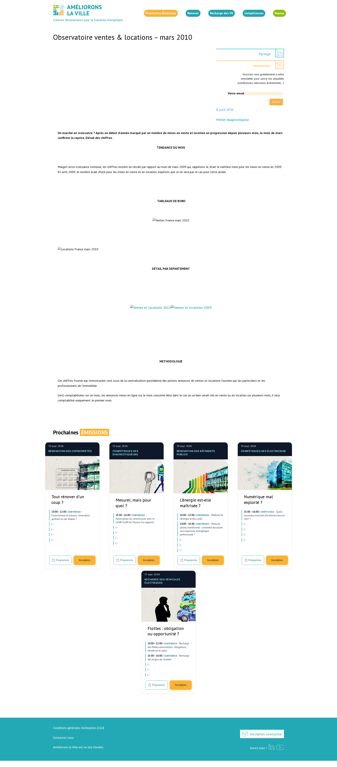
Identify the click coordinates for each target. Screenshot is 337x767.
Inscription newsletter (265, 734)
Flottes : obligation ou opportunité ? (166, 631)
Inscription (84, 560)
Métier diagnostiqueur (232, 119)
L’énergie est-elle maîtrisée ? (195, 502)
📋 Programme (60, 560)
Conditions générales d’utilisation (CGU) (78, 728)
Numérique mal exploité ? (258, 499)
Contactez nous (63, 737)
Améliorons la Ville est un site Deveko (78, 747)
